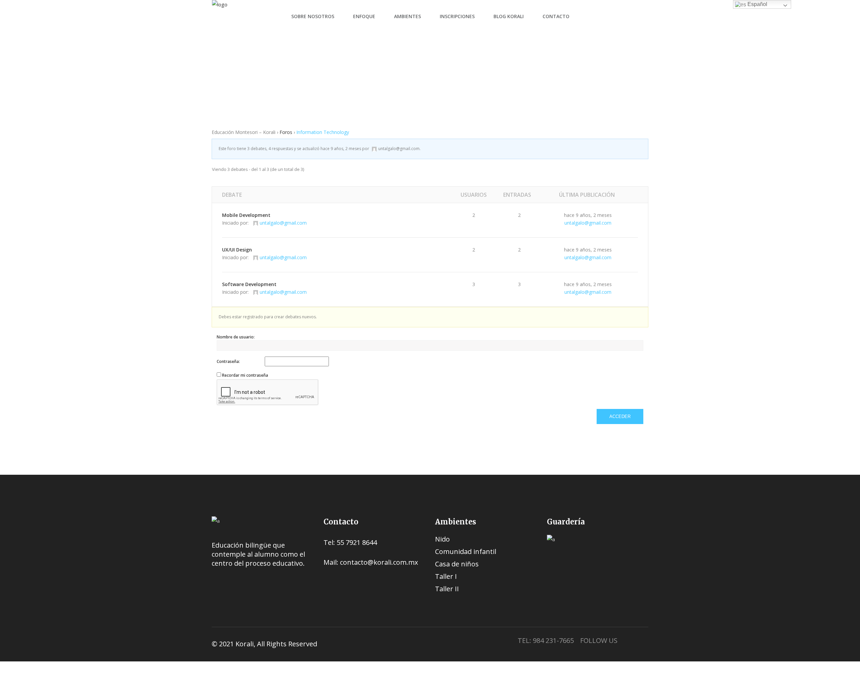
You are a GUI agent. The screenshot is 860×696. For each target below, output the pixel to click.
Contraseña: (228, 361)
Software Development (249, 284)
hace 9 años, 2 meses (340, 148)
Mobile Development (246, 215)
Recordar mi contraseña (245, 375)
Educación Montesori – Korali (245, 83)
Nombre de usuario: (236, 337)
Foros (295, 83)
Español (756, 4)
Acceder (620, 416)
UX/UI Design (237, 249)
